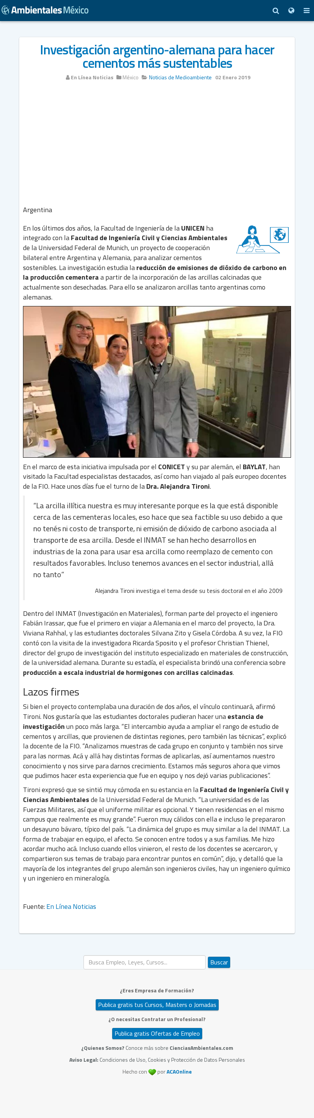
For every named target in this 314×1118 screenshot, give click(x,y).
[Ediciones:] (291, 10)
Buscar (219, 962)
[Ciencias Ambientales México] (45, 9)
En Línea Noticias (71, 906)
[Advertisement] (157, 144)
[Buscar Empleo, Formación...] (275, 10)
